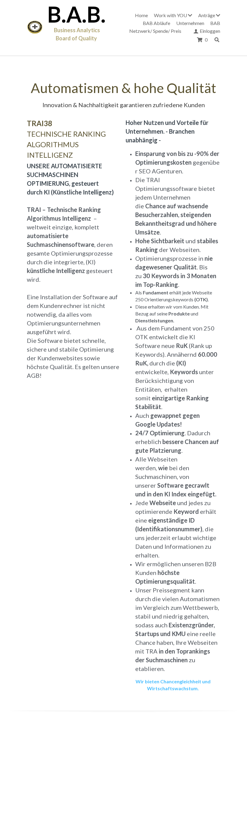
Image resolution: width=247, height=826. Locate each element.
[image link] (35, 27)
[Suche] (217, 40)
